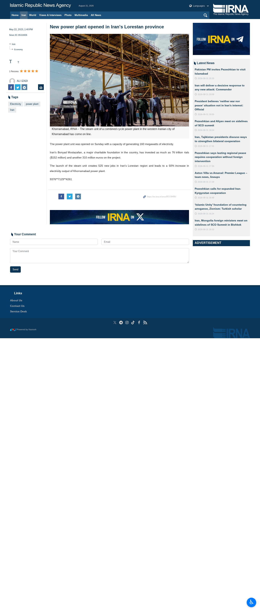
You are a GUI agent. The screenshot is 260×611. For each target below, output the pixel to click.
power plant (32, 104)
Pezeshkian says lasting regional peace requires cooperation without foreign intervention (220, 157)
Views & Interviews (50, 15)
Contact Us (17, 305)
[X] (114, 323)
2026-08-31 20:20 (206, 78)
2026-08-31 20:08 (206, 94)
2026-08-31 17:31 (206, 146)
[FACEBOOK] (139, 323)
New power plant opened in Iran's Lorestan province (107, 26)
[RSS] (145, 323)
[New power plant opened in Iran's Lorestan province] (119, 80)
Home (15, 15)
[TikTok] (133, 323)
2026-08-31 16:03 (206, 229)
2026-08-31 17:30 (206, 166)
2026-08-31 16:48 (206, 198)
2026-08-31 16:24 (206, 213)
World (32, 15)
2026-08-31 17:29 (206, 182)
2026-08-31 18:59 (206, 114)
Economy (18, 49)
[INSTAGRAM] (127, 323)
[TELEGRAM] (121, 323)
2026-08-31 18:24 (206, 130)
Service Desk (18, 311)
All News (96, 15)
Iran (24, 15)
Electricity (15, 104)
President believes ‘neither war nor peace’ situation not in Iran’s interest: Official (219, 105)
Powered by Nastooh (26, 329)
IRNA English (40, 6)
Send (15, 269)
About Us (16, 300)
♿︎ (251, 602)
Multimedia (81, 15)
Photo (68, 15)
